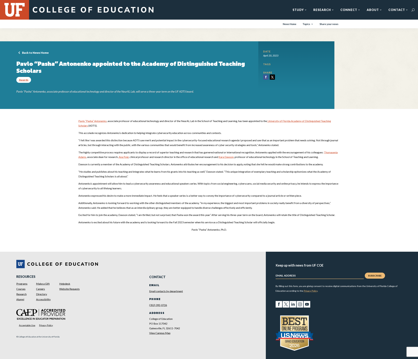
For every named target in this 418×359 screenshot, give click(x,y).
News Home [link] (289, 24)
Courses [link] (20, 288)
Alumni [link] (20, 299)
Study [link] (298, 10)
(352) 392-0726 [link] (158, 305)
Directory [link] (41, 294)
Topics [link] (306, 24)
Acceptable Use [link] (27, 325)
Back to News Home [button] (35, 52)
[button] (265, 77)
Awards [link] (23, 79)
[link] (92, 13)
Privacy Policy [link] (46, 325)
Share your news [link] (329, 24)
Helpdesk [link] (64, 283)
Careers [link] (40, 288)
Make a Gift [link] (43, 283)
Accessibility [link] (43, 299)
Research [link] (322, 10)
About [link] (373, 10)
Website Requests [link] (69, 288)
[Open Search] (413, 10)
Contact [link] (396, 10)
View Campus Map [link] (159, 333)
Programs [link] (21, 283)
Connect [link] (348, 10)
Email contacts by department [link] (166, 291)
